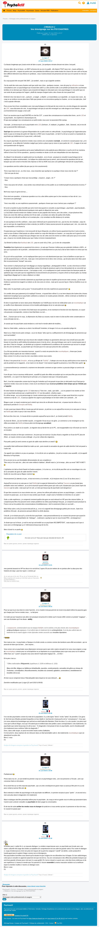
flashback (24, 242)
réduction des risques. (10, 910)
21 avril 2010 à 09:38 (45, 713)
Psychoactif (6, 889)
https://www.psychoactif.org (36, 918)
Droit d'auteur (7, 918)
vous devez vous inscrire (36, 886)
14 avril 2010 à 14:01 (45, 565)
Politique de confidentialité (36, 923)
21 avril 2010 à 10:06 (45, 770)
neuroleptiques (63, 351)
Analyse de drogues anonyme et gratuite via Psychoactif (21, 745)
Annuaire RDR (45, 10)
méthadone (75, 85)
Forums (9, 10)
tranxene (7, 488)
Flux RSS (59, 923)
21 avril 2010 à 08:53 (45, 606)
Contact (51, 923)
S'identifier (85, 10)
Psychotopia (30, 10)
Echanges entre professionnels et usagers (22, 18)
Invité (92, 3)
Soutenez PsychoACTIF (21, 915)
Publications (54, 10)
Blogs (14, 10)
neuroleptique (78, 303)
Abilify (30, 404)
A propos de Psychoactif (21, 923)
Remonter (6, 884)
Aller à (5, 895)
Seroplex (24, 360)
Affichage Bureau (9, 923)
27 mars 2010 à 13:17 (45, 61)
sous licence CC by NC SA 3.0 (56, 918)
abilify (46, 360)
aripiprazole (12, 628)
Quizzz (37, 10)
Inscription (93, 10)
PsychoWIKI (21, 10)
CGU (46, 923)
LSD (7, 108)
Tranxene (66, 483)
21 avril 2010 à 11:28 (45, 838)
